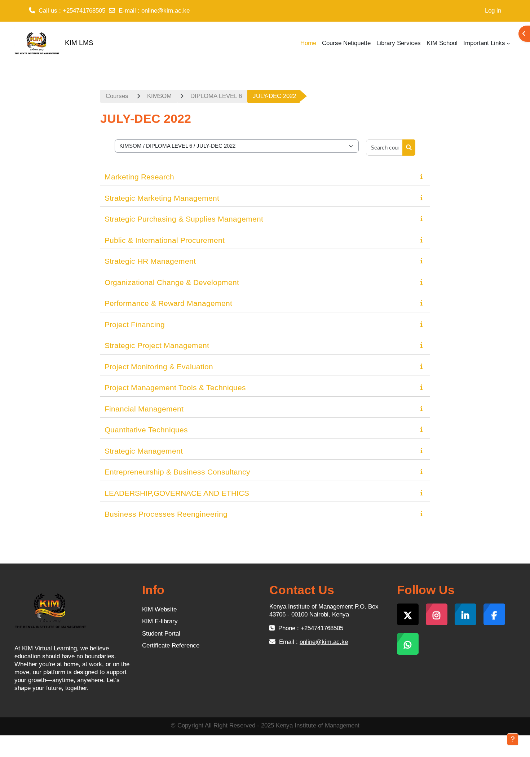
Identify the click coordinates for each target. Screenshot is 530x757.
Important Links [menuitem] (484, 43)
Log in (493, 10)
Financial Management (144, 409)
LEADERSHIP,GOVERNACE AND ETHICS (177, 493)
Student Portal (161, 633)
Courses (117, 96)
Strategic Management (144, 451)
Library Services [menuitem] (398, 43)
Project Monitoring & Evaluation (159, 366)
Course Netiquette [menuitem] (346, 43)
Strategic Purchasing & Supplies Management (184, 219)
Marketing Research (139, 177)
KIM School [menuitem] (442, 43)
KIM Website (159, 609)
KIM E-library (160, 621)
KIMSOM (159, 96)
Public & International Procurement (165, 240)
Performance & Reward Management (168, 303)
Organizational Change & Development (172, 282)
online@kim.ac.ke (165, 10)
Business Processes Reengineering (166, 514)
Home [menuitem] (308, 43)
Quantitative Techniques (146, 430)
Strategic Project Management (157, 345)
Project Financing (135, 324)
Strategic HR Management (150, 261)
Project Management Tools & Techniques (175, 387)
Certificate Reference (170, 645)
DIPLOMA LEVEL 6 (216, 96)
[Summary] (423, 176)
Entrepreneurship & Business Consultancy (177, 472)
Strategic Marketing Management (162, 198)
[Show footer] (512, 739)
